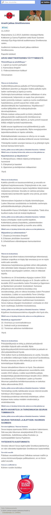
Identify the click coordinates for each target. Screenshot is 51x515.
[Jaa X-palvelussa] (5, 28)
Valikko (47, 2)
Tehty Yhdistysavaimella (9, 508)
